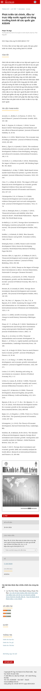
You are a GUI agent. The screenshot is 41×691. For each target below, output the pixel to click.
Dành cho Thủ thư (8, 645)
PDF (6, 516)
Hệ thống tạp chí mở (10, 654)
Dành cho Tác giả (8, 642)
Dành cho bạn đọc (8, 639)
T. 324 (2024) (21, 9)
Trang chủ (5, 9)
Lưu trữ (13, 9)
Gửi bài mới (8, 662)
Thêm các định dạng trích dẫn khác (15, 550)
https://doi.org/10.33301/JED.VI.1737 (17, 41)
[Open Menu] (2, 2)
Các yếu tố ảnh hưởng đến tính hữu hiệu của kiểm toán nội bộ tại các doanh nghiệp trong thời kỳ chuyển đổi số (22, 595)
